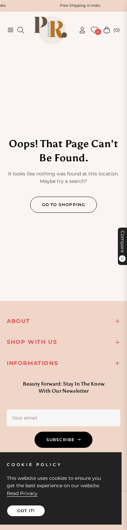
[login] (79, 30)
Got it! (26, 510)
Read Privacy (22, 493)
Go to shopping (63, 204)
